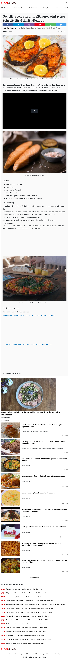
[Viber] (29, 24)
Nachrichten (33, 8)
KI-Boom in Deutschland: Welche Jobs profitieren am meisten (24, 624)
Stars (56, 8)
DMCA (35, 654)
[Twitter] (61, 24)
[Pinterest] (39, 24)
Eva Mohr (10, 31)
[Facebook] (8, 24)
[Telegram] (18, 24)
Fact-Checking (56, 654)
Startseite (4, 8)
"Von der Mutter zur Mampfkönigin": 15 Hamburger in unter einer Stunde (27, 616)
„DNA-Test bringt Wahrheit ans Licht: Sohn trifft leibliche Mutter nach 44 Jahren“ (30, 596)
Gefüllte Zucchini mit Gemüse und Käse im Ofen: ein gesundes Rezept (30, 315)
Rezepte (46, 8)
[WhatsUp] (50, 24)
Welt (66, 8)
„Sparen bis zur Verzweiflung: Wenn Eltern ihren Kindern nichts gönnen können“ (29, 600)
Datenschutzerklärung (15, 654)
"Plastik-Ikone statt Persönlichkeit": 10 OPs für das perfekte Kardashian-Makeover (30, 612)
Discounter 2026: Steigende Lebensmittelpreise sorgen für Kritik (25, 643)
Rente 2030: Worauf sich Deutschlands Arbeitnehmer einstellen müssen (27, 627)
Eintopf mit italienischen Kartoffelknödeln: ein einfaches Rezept (27, 345)
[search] (66, 2)
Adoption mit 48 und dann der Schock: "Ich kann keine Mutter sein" (26, 593)
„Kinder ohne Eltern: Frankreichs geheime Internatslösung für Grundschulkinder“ (29, 608)
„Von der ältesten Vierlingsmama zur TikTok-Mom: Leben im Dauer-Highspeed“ (29, 620)
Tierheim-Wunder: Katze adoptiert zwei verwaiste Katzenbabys (24, 589)
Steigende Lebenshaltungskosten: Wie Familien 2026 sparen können (26, 631)
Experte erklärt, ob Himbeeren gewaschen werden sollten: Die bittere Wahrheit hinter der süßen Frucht (36, 604)
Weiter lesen (34, 577)
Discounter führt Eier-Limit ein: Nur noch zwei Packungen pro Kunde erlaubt (28, 639)
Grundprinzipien (44, 654)
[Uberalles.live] (8, 3)
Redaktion (27, 654)
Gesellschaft (18, 8)
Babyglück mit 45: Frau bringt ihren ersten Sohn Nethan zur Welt (25, 635)
